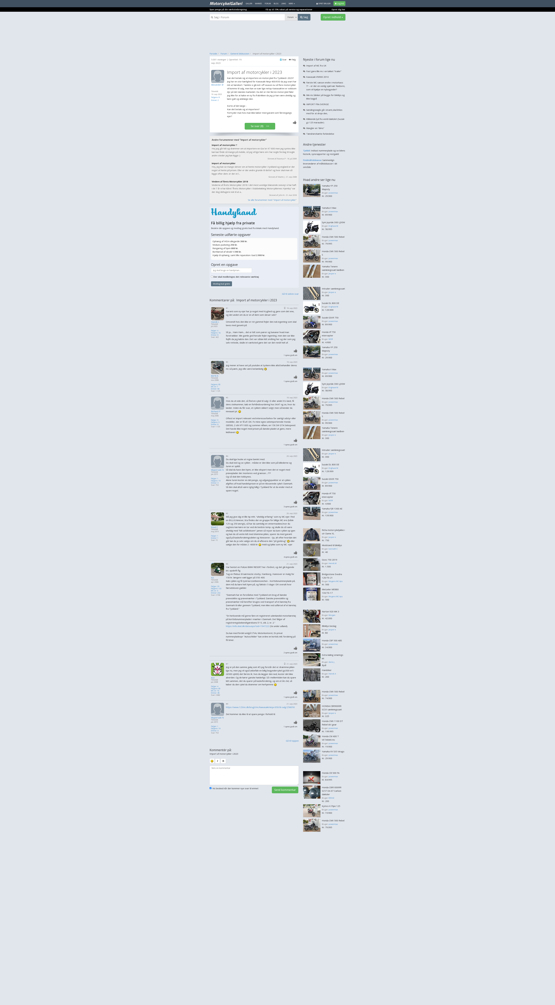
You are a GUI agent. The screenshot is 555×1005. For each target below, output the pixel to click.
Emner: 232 (215, 593)
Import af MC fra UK (316, 65)
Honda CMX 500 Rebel (333, 236)
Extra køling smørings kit (332, 656)
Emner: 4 (214, 483)
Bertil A (214, 376)
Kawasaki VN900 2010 (317, 76)
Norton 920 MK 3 (330, 611)
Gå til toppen (292, 740)
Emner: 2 (215, 100)
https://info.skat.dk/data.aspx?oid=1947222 (248, 626)
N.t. (212, 578)
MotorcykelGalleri (226, 3)
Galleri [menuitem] (249, 3)
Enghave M (333, 226)
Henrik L (215, 322)
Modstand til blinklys (332, 545)
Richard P (215, 411)
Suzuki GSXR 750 (330, 317)
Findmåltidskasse (312, 160)
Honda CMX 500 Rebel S (333, 253)
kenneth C (333, 549)
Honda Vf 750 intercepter (329, 334)
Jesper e (332, 273)
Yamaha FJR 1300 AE (332, 508)
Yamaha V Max (329, 207)
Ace (213, 678)
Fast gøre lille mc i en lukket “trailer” (323, 71)
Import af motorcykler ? (224, 145)
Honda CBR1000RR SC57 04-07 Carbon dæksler (331, 791)
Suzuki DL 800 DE (330, 303)
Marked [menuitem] (258, 3)
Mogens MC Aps (336, 581)
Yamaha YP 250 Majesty (329, 187)
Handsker (327, 670)
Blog (276, 3)
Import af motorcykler (223, 163)
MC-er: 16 (215, 690)
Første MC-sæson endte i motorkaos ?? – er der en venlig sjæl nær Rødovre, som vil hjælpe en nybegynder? (325, 86)
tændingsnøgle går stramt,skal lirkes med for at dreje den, (324, 111)
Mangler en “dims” (315, 128)
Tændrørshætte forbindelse (320, 133)
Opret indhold (332, 17)
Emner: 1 (214, 538)
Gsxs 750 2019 (329, 559)
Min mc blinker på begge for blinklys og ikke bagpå (325, 97)
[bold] (223, 761)
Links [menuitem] (283, 3)
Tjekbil (306, 150)
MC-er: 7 (214, 386)
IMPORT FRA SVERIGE (317, 104)
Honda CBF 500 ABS (332, 640)
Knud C (214, 527)
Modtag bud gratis (221, 283)
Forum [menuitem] (268, 3)
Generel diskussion (239, 53)
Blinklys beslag (329, 626)
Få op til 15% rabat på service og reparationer (289, 9)
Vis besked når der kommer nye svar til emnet (235, 788)
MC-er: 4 (214, 590)
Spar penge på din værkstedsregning (228, 9)
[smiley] (212, 760)
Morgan (332, 615)
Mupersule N (217, 470)
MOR (331, 339)
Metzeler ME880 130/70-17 (330, 591)
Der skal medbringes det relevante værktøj (236, 276)
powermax (333, 192)
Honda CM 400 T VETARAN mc (330, 738)
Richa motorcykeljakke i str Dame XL (333, 532)
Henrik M (332, 563)
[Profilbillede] (218, 76)
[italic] (217, 761)
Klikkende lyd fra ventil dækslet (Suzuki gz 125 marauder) (325, 121)
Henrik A (332, 673)
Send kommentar (285, 790)
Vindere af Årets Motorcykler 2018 (230, 181)
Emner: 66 (215, 389)
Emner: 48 (215, 693)
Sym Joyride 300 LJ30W (333, 222)
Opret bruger (324, 3)
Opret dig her (338, 9)
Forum (224, 53)
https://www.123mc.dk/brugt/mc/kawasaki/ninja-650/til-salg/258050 (260, 707)
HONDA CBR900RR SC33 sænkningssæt (332, 708)
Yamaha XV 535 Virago (333, 751)
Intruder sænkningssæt (333, 288)
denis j (331, 662)
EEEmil (331, 798)
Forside (213, 53)
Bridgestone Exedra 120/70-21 (332, 576)
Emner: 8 (214, 335)
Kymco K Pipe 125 (331, 806)
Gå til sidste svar (290, 293)
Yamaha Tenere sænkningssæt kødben (333, 268)
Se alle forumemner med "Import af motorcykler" (272, 199)
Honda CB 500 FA (330, 772)
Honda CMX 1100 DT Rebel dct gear (332, 723)
